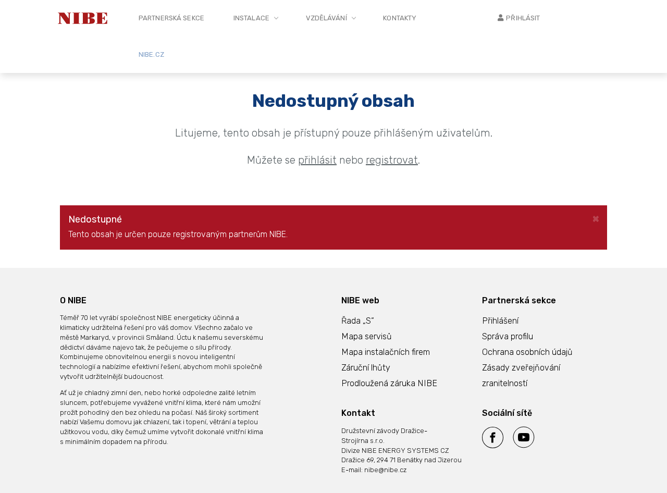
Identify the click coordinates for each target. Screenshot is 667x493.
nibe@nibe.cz (385, 470)
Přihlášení (500, 321)
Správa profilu (507, 336)
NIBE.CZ (151, 54)
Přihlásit (523, 18)
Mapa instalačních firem (385, 352)
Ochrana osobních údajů (527, 352)
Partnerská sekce (171, 18)
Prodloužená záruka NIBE (389, 383)
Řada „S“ (357, 321)
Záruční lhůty (365, 368)
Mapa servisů (366, 336)
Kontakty (399, 18)
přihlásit (317, 160)
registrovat (392, 160)
